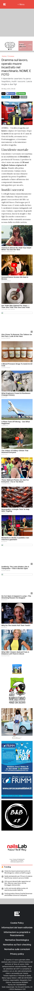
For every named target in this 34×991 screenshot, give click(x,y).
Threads (16, 97)
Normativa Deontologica (17, 940)
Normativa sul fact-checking (17, 944)
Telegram (6, 97)
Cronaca (11, 56)
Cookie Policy (17, 923)
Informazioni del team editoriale (17, 927)
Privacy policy (17, 954)
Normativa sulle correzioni (17, 949)
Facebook (12, 93)
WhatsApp (22, 93)
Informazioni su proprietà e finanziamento (17, 934)
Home (4, 56)
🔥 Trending (6, 867)
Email (24, 97)
